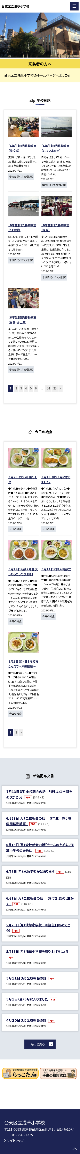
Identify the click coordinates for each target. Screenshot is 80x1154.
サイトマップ (15, 1140)
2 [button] (16, 388)
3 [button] (21, 388)
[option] (40, 35)
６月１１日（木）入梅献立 (56, 569)
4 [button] (26, 388)
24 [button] (48, 388)
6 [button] (36, 388)
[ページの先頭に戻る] (75, 1149)
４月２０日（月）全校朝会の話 (26, 1020)
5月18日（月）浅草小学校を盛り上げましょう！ (38, 951)
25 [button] (55, 388)
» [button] (60, 388)
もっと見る (38, 1044)
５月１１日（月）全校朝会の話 (26, 978)
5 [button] (31, 388)
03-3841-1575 (22, 1134)
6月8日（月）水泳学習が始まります (30, 871)
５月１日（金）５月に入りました (27, 999)
